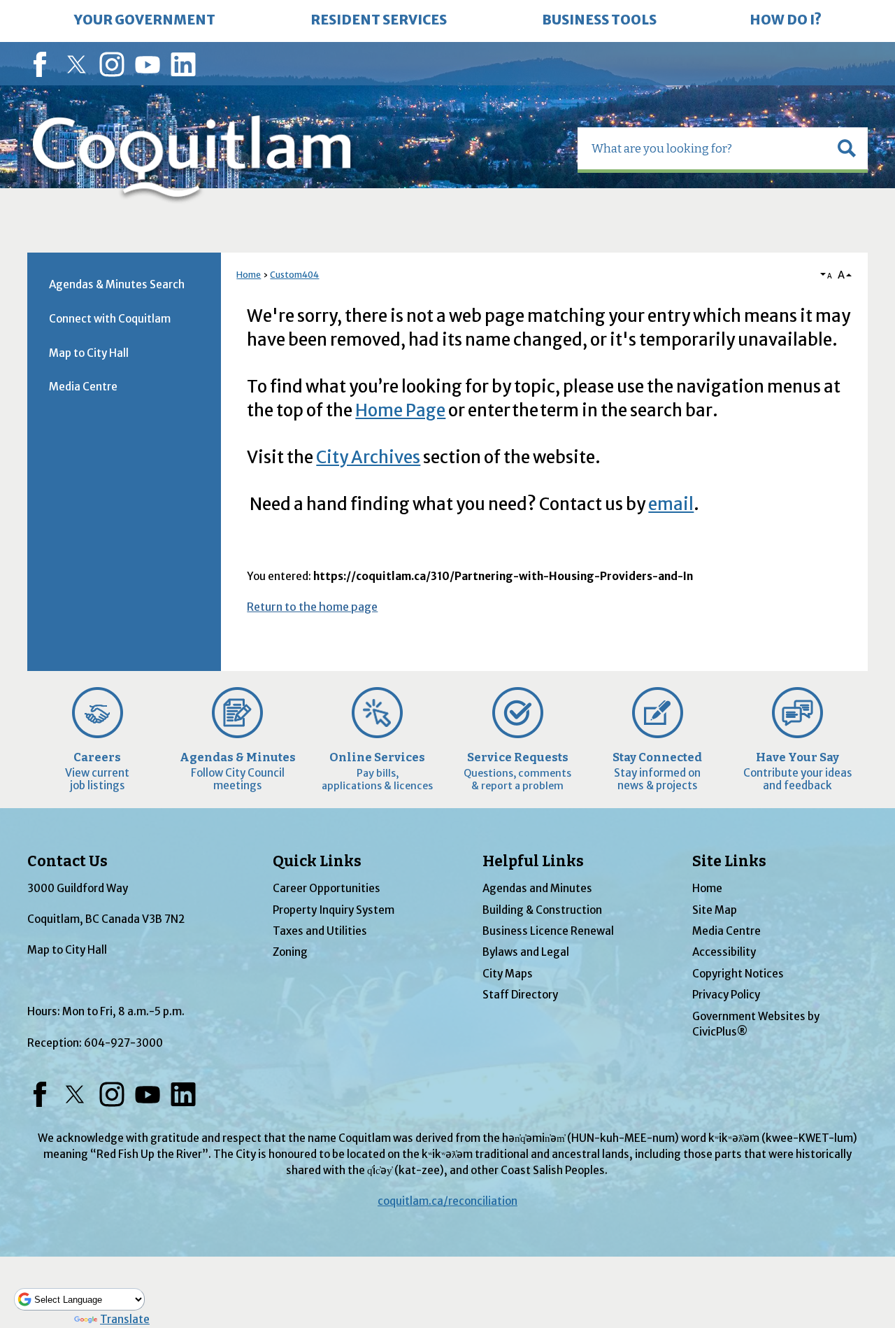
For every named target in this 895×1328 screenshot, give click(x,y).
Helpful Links (533, 861)
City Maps (507, 973)
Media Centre (83, 386)
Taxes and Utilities (320, 931)
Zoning (290, 952)
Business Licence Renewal (548, 931)
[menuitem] (144, 21)
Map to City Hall (89, 353)
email (671, 504)
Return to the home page (312, 607)
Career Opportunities (326, 888)
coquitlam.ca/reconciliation (447, 1201)
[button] (847, 148)
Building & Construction (542, 910)
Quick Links (317, 861)
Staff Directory (520, 994)
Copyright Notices (738, 973)
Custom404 (294, 274)
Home (248, 274)
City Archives (368, 457)
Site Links (729, 861)
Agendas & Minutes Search (117, 284)
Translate (125, 1319)
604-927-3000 (123, 1043)
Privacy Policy (726, 994)
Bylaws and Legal (525, 952)
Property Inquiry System (333, 910)
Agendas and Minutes (537, 888)
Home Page (400, 410)
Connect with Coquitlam (110, 318)
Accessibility (724, 952)
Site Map (714, 910)
